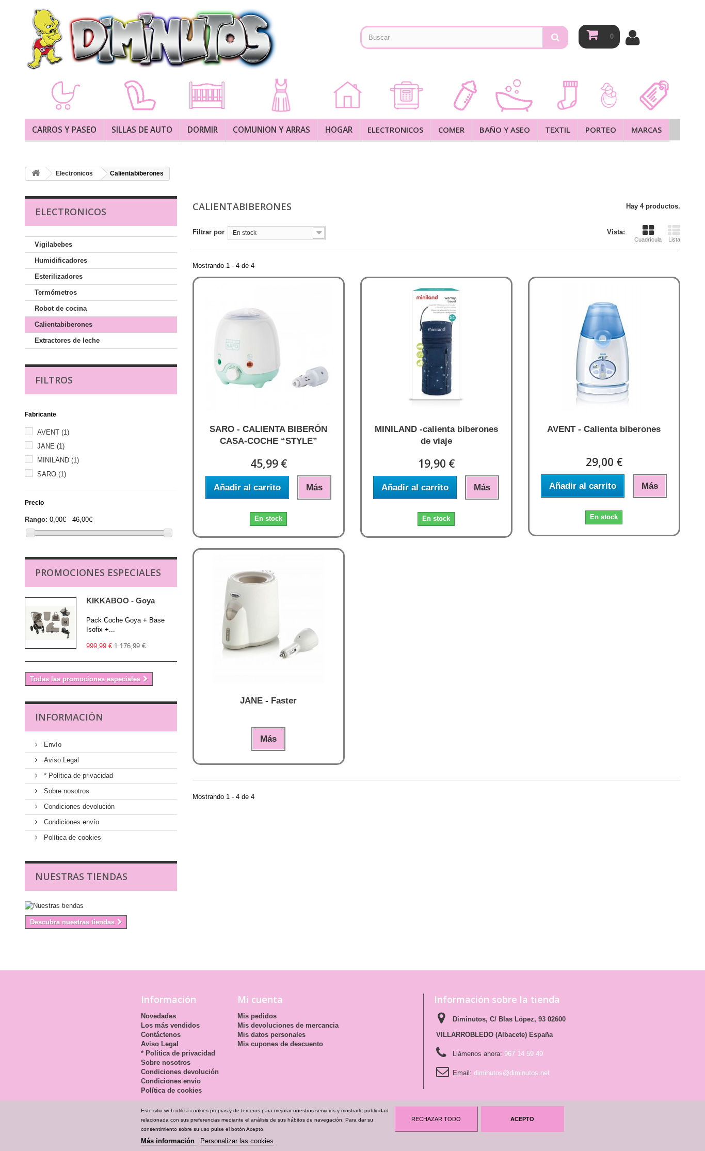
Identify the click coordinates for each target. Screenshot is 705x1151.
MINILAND (58, 460)
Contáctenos (161, 1034)
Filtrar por (209, 232)
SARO (51, 474)
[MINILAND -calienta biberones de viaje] (436, 347)
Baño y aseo (504, 129)
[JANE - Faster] (269, 618)
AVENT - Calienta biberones (604, 429)
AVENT (53, 432)
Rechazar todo (436, 1119)
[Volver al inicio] (35, 173)
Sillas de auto (141, 129)
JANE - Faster (268, 701)
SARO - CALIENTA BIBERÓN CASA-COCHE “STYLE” (268, 435)
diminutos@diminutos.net (512, 1073)
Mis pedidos (257, 1016)
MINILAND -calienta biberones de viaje (436, 435)
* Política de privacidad (77, 775)
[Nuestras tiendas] (101, 905)
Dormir (202, 129)
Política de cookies (71, 837)
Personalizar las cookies (237, 1141)
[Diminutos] (151, 39)
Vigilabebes (53, 244)
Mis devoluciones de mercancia (288, 1025)
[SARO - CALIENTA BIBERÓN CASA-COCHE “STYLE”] (269, 347)
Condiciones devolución (78, 806)
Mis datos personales (271, 1034)
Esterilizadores (59, 276)
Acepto (522, 1119)
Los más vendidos (170, 1025)
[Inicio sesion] (632, 37)
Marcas (646, 129)
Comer (451, 129)
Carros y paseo (64, 129)
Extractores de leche (67, 340)
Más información (169, 1141)
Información (69, 717)
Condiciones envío (70, 822)
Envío (51, 744)
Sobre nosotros (65, 791)
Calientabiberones (63, 324)
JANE (51, 446)
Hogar (338, 129)
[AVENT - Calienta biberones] (604, 347)
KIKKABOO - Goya (120, 600)
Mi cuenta (260, 999)
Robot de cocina (61, 308)
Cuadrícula (648, 239)
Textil (557, 129)
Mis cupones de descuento (280, 1044)
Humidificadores (61, 260)
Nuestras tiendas (81, 876)
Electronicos (395, 129)
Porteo (600, 129)
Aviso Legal (60, 760)
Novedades (158, 1016)
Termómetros (56, 292)
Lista (674, 239)
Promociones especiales (98, 572)
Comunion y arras (271, 129)
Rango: (36, 519)
